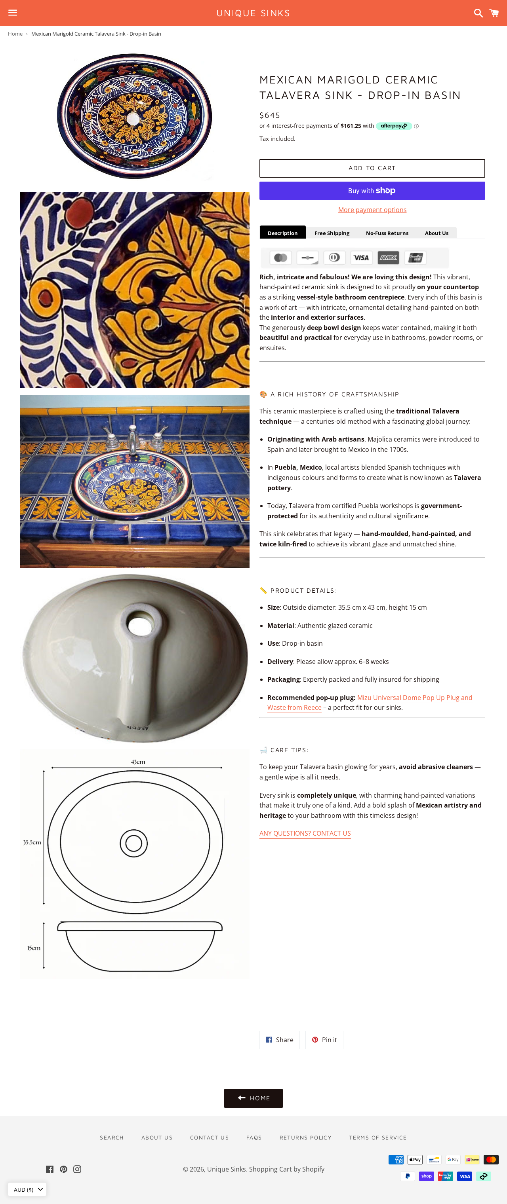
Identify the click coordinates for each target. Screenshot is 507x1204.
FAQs (254, 1137)
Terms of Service (378, 1137)
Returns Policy (306, 1137)
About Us (157, 1137)
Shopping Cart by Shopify (286, 1169)
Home (15, 33)
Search (112, 1137)
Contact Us (209, 1137)
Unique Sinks (253, 12)
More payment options (372, 209)
